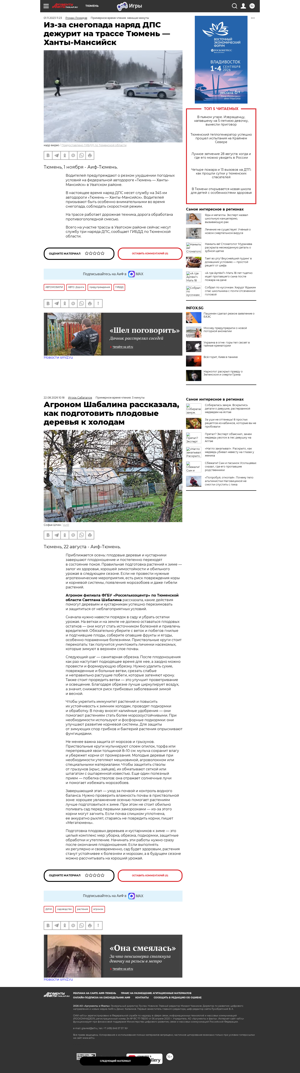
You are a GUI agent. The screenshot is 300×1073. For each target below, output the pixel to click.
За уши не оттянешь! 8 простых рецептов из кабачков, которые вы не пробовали (230, 423)
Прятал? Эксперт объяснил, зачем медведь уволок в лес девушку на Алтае (228, 437)
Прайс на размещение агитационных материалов (156, 993)
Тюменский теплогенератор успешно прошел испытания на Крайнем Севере (221, 138)
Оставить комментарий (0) (150, 253)
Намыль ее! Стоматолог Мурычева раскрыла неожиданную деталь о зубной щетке (228, 247)
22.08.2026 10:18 (54, 397)
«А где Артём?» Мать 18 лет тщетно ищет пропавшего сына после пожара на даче (229, 276)
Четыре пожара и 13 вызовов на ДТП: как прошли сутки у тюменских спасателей (221, 173)
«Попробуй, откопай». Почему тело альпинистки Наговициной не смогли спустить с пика (229, 481)
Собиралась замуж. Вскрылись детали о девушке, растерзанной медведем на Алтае (227, 408)
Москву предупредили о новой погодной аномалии (225, 330)
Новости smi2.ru (58, 357)
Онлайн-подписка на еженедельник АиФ (101, 997)
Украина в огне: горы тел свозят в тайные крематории (227, 344)
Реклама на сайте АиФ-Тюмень (94, 993)
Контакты (142, 997)
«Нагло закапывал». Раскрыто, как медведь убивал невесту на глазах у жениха (229, 452)
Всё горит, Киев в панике (221, 357)
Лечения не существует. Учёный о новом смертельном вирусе (228, 231)
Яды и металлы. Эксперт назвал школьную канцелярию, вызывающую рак (226, 218)
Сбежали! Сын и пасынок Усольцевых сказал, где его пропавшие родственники (230, 466)
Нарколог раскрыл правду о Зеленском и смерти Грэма (223, 373)
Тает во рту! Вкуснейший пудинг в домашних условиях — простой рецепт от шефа (228, 262)
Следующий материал (115, 1061)
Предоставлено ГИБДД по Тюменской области (94, 145)
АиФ (66, 525)
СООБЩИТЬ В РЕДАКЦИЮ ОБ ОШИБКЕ (178, 997)
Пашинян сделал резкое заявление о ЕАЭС (229, 315)
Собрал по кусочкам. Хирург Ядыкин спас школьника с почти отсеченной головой (230, 291)
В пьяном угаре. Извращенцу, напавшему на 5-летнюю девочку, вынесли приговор (221, 120)
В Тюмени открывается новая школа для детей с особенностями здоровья (221, 191)
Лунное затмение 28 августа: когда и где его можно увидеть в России (221, 156)
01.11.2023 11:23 (53, 18)
